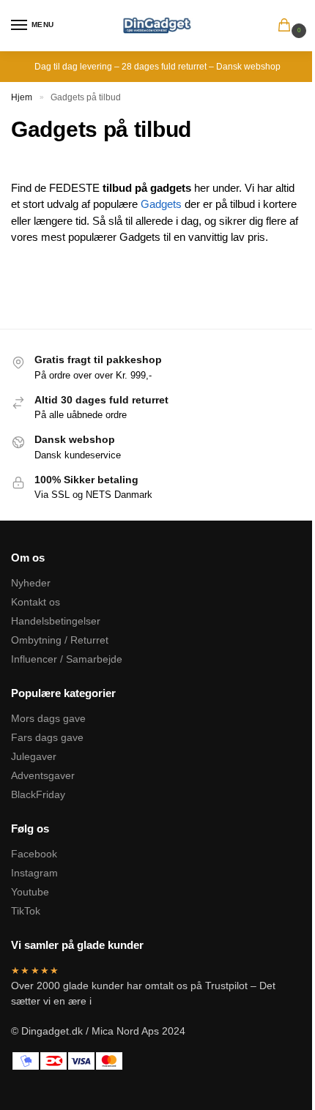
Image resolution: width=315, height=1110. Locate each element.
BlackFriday (38, 794)
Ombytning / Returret (59, 640)
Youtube (30, 892)
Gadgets (161, 204)
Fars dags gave (47, 737)
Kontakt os (35, 602)
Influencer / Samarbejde (66, 659)
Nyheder (31, 583)
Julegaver (33, 756)
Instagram (34, 873)
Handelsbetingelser (55, 621)
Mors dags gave (48, 718)
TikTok (25, 911)
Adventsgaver (43, 775)
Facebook (34, 854)
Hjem (21, 97)
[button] (287, 26)
